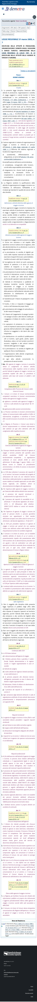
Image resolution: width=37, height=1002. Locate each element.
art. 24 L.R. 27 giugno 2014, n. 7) (18, 231)
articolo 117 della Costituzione (15, 100)
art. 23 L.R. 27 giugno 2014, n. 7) (18, 199)
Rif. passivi (22, 28)
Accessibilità (31, 989)
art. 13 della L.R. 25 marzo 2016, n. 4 (18, 933)
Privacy (32, 986)
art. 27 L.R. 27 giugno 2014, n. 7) (18, 598)
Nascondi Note (21, 31)
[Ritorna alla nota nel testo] (4, 924)
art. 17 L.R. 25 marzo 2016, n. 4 (17, 385)
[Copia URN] (34, 23)
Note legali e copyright (29, 993)
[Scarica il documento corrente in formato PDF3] (29, 24)
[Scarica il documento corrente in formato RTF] (27, 24)
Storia (13, 31)
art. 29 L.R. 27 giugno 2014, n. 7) (18, 709)
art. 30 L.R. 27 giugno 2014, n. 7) (18, 748)
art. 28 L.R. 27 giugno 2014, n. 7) (17, 647)
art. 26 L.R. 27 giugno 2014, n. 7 (18, 561)
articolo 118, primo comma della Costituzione (18, 158)
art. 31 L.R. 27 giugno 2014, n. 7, (18, 814)
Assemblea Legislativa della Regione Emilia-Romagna (10, 3)
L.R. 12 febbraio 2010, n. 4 (16, 64)
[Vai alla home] (3, 14)
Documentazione (8, 34)
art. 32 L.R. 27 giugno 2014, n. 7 (18, 884)
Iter (28, 28)
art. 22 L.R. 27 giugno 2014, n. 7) (18, 84)
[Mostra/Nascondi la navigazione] (3, 9)
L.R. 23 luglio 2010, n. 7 (16, 66)
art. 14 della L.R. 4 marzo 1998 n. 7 (19, 929)
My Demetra (31, 2)
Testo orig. (5, 31)
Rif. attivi (14, 28)
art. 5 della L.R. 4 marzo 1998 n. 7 (19, 925)
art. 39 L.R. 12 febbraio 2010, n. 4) (18, 557)
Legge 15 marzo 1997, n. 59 (16, 102)
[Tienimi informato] (32, 23)
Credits (32, 996)
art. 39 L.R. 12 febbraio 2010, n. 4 (18, 438)
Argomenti (5, 28)
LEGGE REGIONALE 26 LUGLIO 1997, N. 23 (18, 53)
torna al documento (28, 71)
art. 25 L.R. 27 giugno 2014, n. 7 (18, 442)
